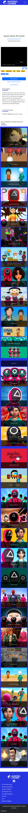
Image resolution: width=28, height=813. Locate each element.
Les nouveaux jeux (7, 784)
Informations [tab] (14, 79)
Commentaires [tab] (14, 85)
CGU (3, 799)
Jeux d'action (16, 39)
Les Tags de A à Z (6, 791)
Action (2, 71)
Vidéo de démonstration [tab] (14, 82)
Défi (14, 71)
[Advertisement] (14, 20)
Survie (18, 71)
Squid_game (9, 71)
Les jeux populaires (7, 787)
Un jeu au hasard (6, 789)
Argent (23, 71)
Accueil (9, 39)
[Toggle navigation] (25, 2)
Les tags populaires (7, 794)
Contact (4, 796)
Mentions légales (6, 801)
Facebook (3, 811)
